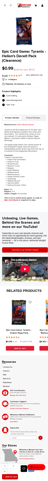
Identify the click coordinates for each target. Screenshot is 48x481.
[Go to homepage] (24, 5)
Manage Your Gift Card (18, 395)
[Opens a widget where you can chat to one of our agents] (36, 467)
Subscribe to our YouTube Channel (25, 250)
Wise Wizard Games (26, 124)
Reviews (6, 386)
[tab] (12, 118)
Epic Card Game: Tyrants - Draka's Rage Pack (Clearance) (19, 331)
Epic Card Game (11, 200)
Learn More (14, 421)
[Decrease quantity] (5, 466)
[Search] (10, 5)
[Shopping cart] (36, 5)
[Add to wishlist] (23, 468)
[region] (24, 31)
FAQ (4, 375)
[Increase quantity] (5, 471)
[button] (15, 75)
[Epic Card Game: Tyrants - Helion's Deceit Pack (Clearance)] (24, 31)
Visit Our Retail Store (26, 459)
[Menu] (5, 5)
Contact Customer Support (19, 408)
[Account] (42, 5)
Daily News (7, 382)
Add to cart (11, 476)
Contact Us (7, 367)
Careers (6, 371)
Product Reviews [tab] (33, 118)
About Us (7, 379)
